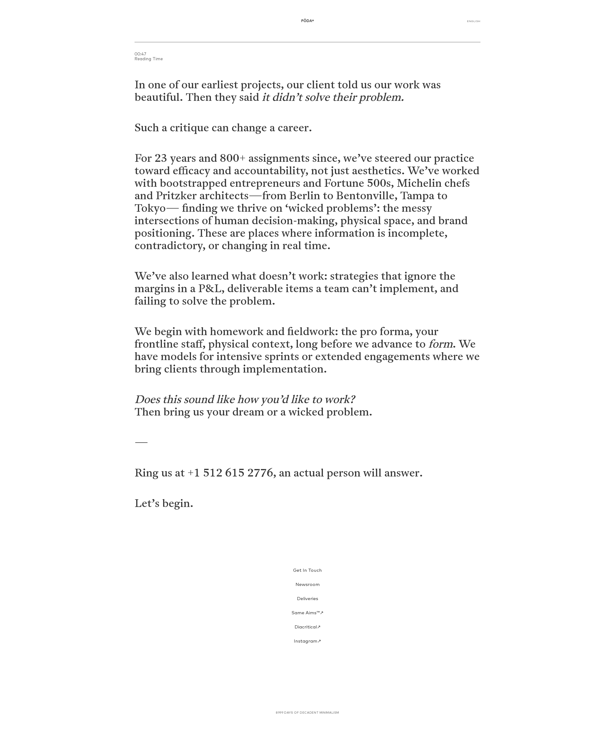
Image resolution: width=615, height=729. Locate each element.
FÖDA (307, 21)
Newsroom (307, 584)
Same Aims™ (307, 613)
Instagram (307, 641)
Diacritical (308, 627)
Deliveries (307, 598)
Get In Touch (307, 570)
